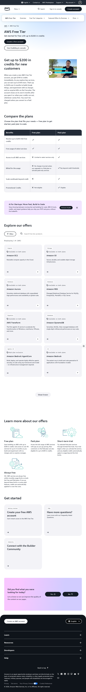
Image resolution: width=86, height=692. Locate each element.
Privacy (6, 683)
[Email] (58, 678)
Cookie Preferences (46, 683)
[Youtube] (75, 674)
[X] (58, 674)
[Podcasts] (78, 674)
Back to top (42, 668)
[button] (73, 9)
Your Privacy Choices (26, 683)
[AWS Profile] (80, 2)
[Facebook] (61, 674)
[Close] (77, 207)
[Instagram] (68, 674)
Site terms (14, 683)
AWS (5, 26)
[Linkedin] (65, 674)
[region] (43, 161)
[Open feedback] (84, 346)
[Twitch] (71, 674)
